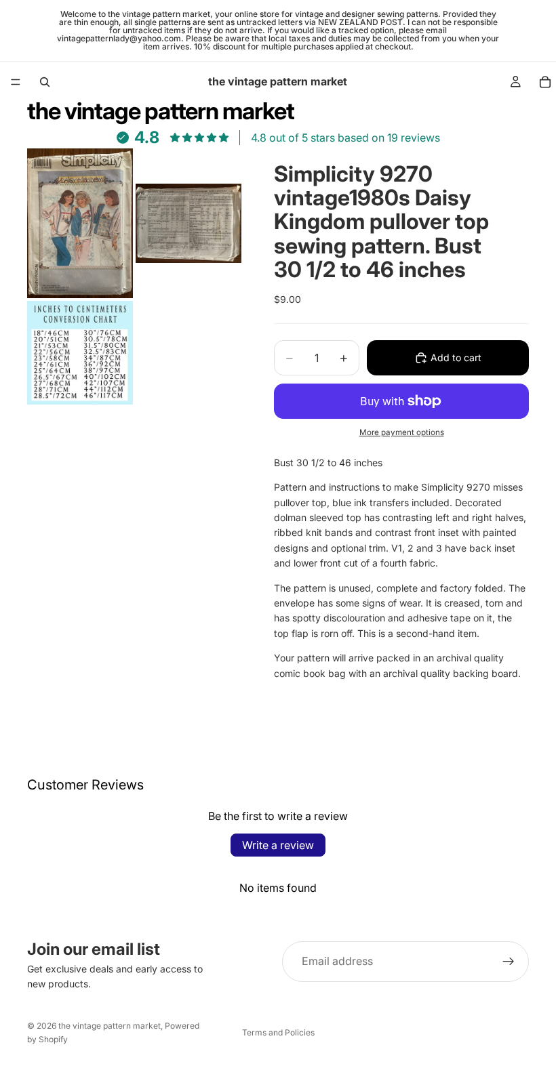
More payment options (401, 432)
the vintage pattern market (109, 1026)
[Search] (45, 82)
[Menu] (15, 82)
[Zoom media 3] (80, 353)
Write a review (278, 845)
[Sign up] (508, 961)
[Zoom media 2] (188, 223)
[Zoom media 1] (80, 223)
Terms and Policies (278, 1032)
